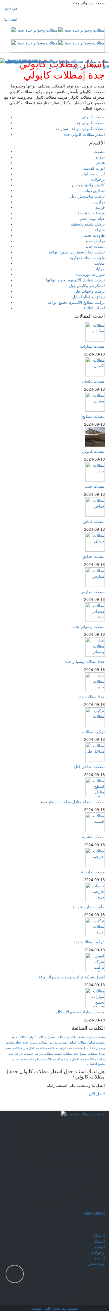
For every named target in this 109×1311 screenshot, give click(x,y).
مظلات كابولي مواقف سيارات (80, 129)
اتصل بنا (10, 19)
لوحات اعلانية (94, 308)
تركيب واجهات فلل (89, 291)
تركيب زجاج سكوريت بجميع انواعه (77, 252)
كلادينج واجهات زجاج (88, 185)
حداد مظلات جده (91, 696)
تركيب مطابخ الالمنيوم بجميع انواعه (76, 302)
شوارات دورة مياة (90, 274)
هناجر (100, 162)
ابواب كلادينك (94, 168)
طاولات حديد (94, 235)
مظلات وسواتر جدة (89, 626)
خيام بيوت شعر (92, 218)
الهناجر (99, 1246)
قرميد (100, 207)
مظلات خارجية (93, 872)
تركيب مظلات (93, 731)
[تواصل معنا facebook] (87, 1177)
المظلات (98, 1235)
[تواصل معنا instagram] (97, 1177)
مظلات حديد (95, 486)
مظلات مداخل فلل (89, 766)
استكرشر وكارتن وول (87, 285)
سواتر (100, 157)
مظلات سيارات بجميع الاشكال (80, 1012)
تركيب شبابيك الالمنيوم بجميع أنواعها (75, 280)
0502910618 (93, 1213)
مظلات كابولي (93, 117)
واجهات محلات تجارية (87, 257)
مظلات (99, 151)
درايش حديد (95, 241)
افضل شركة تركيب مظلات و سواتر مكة (72, 977)
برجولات (98, 179)
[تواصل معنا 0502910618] (54, 1108)
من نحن (10, 8)
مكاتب (99, 263)
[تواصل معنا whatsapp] (107, 1099)
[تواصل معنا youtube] (102, 1177)
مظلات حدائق (93, 556)
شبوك (100, 229)
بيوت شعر (96, 1263)
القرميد (99, 1258)
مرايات (99, 269)
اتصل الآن (96, 1094)
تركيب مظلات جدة (89, 942)
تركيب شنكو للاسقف (88, 224)
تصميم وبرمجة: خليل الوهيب (54, 1308)
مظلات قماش (93, 521)
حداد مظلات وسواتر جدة (85, 661)
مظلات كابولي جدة (89, 123)
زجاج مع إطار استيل (88, 297)
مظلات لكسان (93, 381)
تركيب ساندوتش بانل (87, 196)
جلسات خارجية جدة (89, 907)
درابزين (99, 202)
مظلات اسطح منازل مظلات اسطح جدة (73, 802)
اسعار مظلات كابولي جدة (84, 134)
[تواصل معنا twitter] (92, 1177)
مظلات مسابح (93, 416)
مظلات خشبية (93, 837)
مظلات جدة (95, 246)
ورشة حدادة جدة (91, 213)
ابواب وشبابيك (93, 174)
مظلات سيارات (92, 346)
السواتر (99, 1241)
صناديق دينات (94, 190)
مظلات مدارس (92, 591)
